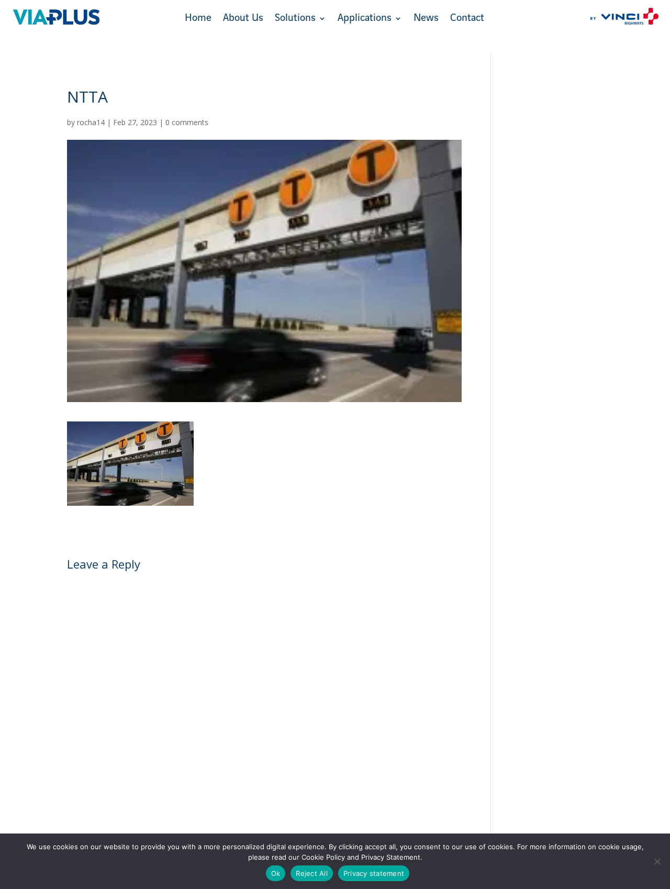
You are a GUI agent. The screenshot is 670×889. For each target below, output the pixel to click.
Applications (365, 19)
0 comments (186, 122)
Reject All (312, 873)
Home (198, 19)
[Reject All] (657, 861)
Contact (467, 19)
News (426, 19)
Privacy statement (373, 873)
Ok (276, 873)
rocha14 (91, 122)
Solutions (295, 19)
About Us (243, 19)
